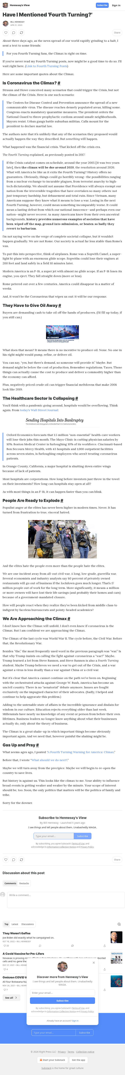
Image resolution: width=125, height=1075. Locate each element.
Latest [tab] (15, 924)
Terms (71, 1051)
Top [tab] (6, 924)
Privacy (62, 1051)
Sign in (116, 5)
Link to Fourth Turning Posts (46, 66)
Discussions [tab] (27, 924)
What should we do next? (49, 760)
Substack (46, 1068)
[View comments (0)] (13, 32)
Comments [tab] (10, 883)
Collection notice (85, 1051)
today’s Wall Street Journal (39, 410)
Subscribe (102, 5)
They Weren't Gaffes (16, 933)
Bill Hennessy (17, 22)
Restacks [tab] (24, 883)
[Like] (6, 32)
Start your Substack (54, 1059)
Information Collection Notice (61, 1011)
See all (9, 997)
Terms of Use (78, 1008)
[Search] (119, 924)
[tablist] (17, 883)
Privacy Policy (87, 1011)
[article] (62, 939)
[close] (93, 962)
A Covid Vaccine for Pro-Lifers (23, 953)
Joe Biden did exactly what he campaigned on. (28, 937)
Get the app (78, 1059)
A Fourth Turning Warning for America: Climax (81, 752)
